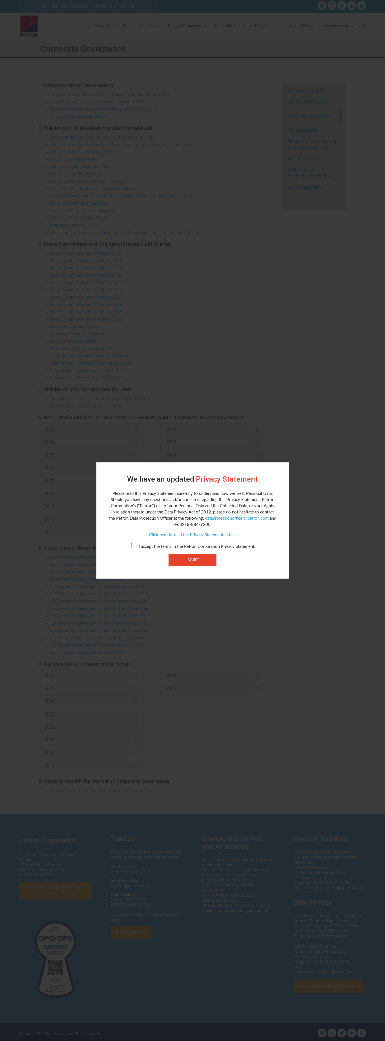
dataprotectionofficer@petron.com (237, 518)
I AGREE (192, 560)
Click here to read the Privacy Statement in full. (192, 535)
